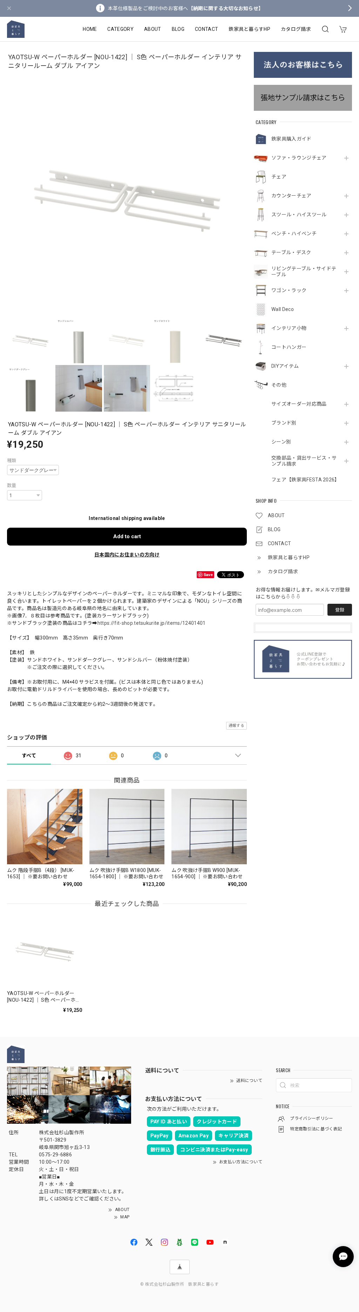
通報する (236, 725)
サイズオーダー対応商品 (299, 404)
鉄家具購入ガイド (291, 139)
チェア (278, 177)
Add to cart (127, 536)
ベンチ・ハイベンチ (294, 233)
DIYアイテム (285, 366)
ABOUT (152, 29)
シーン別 (281, 442)
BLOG (178, 29)
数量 (11, 485)
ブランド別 (284, 423)
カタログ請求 (296, 29)
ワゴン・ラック (288, 290)
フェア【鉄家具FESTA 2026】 (304, 479)
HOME (90, 29)
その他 (278, 385)
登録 (339, 610)
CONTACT (206, 29)
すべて (29, 755)
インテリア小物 (288, 328)
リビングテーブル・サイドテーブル (303, 271)
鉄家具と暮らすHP (249, 29)
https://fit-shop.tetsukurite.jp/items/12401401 (151, 623)
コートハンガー (288, 347)
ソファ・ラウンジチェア (299, 158)
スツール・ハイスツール (299, 214)
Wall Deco (282, 309)
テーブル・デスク (291, 252)
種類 (11, 460)
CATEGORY (120, 29)
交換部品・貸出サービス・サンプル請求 (304, 461)
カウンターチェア (291, 195)
